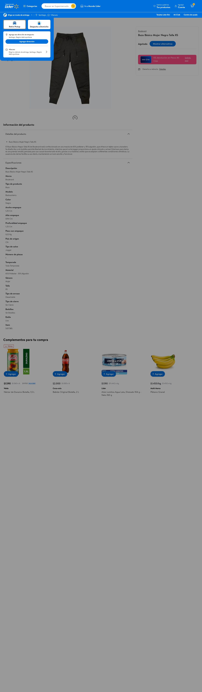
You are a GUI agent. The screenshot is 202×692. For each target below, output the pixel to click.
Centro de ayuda (190, 14)
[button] (161, 6)
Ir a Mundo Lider (92, 6)
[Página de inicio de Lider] (11, 6)
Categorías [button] (32, 6)
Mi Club (177, 14)
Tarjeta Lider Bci (163, 14)
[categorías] (73, 6)
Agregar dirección (26, 41)
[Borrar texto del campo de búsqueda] (69, 6)
